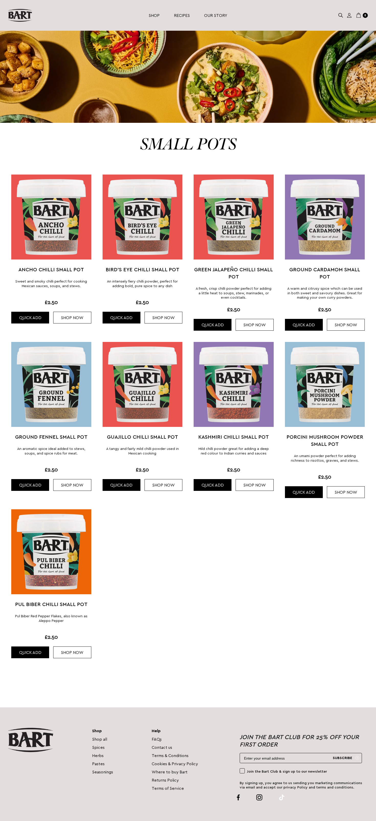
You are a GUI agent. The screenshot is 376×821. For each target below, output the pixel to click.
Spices (98, 747)
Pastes (98, 763)
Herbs (98, 755)
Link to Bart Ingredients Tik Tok (276, 797)
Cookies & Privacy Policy (175, 763)
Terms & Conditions (170, 755)
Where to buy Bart (169, 771)
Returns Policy (165, 779)
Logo (20, 15)
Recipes (182, 15)
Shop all (99, 739)
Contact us (162, 747)
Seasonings (102, 771)
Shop (154, 15)
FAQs (157, 739)
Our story (215, 15)
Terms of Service (168, 788)
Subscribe (342, 758)
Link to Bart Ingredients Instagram (253, 797)
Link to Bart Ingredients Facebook (238, 797)
